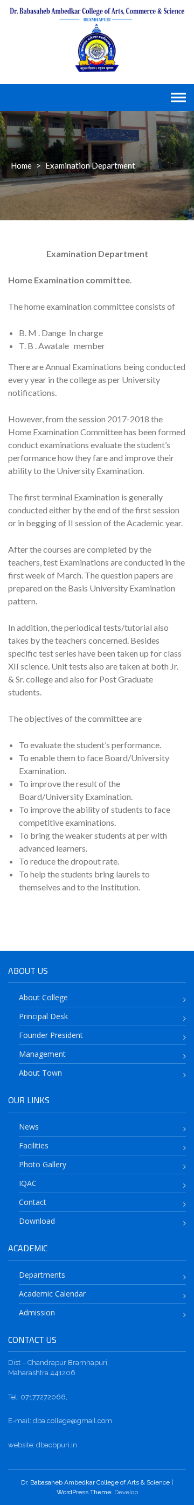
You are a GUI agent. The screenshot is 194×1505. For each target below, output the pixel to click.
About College (43, 997)
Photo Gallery (42, 1164)
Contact (32, 1202)
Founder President (51, 1035)
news (29, 1126)
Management (42, 1054)
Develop (126, 1492)
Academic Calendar (52, 1293)
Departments (42, 1275)
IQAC (28, 1183)
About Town (40, 1073)
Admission (37, 1312)
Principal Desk (43, 1016)
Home (21, 165)
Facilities (33, 1145)
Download (37, 1221)
